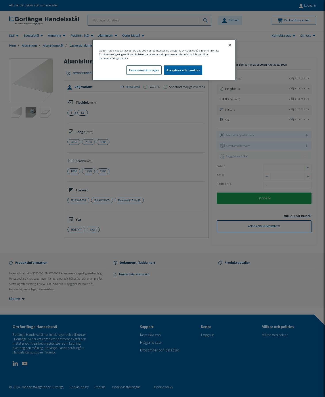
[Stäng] (230, 45)
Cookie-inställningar (144, 70)
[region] (164, 60)
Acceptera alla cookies (183, 70)
